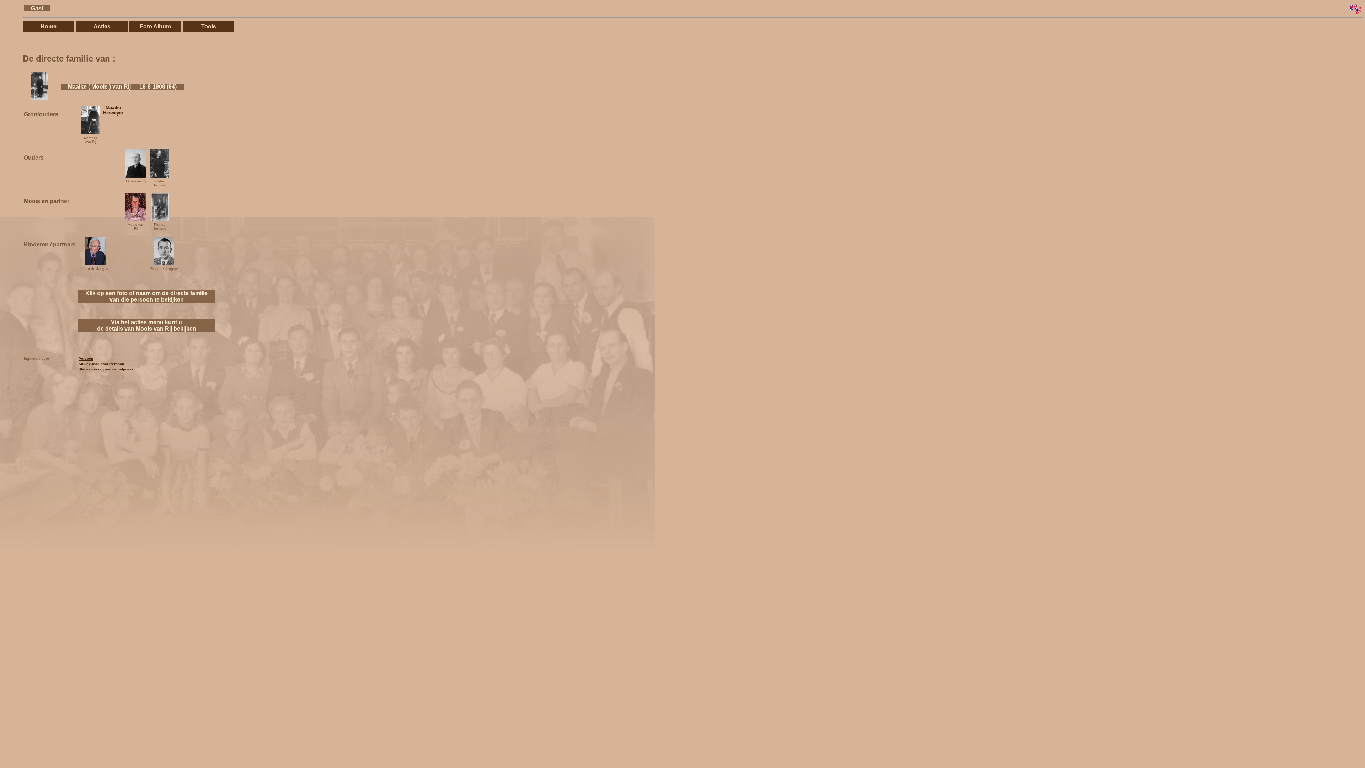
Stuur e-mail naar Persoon (101, 364)
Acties (102, 26)
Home (49, 26)
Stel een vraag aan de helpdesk (106, 369)
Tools (208, 26)
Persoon (86, 359)
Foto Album (155, 26)
